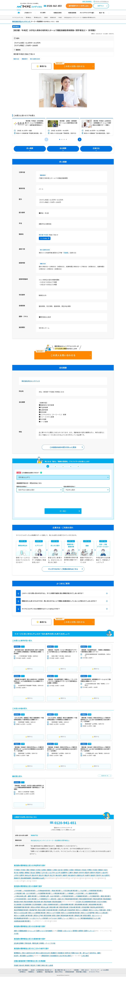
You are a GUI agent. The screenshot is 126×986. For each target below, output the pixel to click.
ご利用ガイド (28, 12)
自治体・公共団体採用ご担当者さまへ (42, 970)
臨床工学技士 (59, 972)
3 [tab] (64, 139)
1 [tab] (63, 106)
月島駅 (66, 253)
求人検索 (42, 12)
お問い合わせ (85, 970)
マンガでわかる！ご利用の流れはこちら (63, 569)
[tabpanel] (63, 90)
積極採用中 (25, 59)
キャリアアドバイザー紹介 (87, 12)
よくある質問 (104, 970)
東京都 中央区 (43, 235)
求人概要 (29, 148)
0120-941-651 (53, 6)
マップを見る (43, 238)
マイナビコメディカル (17, 17)
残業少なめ (16, 59)
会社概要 (63, 148)
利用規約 (76, 970)
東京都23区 (53, 17)
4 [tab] (66, 139)
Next (79, 139)
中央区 (60, 17)
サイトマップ (95, 970)
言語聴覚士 (40, 972)
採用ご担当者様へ (87, 1)
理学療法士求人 (38, 17)
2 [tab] (62, 139)
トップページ (19, 12)
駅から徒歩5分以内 (35, 59)
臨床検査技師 (49, 972)
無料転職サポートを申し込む (79, 6)
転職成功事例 (57, 12)
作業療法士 (31, 972)
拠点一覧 (101, 12)
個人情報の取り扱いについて (63, 970)
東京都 (46, 17)
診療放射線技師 (69, 972)
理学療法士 (28, 17)
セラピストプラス (94, 972)
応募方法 (96, 148)
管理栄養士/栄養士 (81, 972)
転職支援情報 (72, 12)
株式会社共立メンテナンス (31, 381)
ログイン (101, 6)
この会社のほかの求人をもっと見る (63, 447)
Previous (46, 139)
